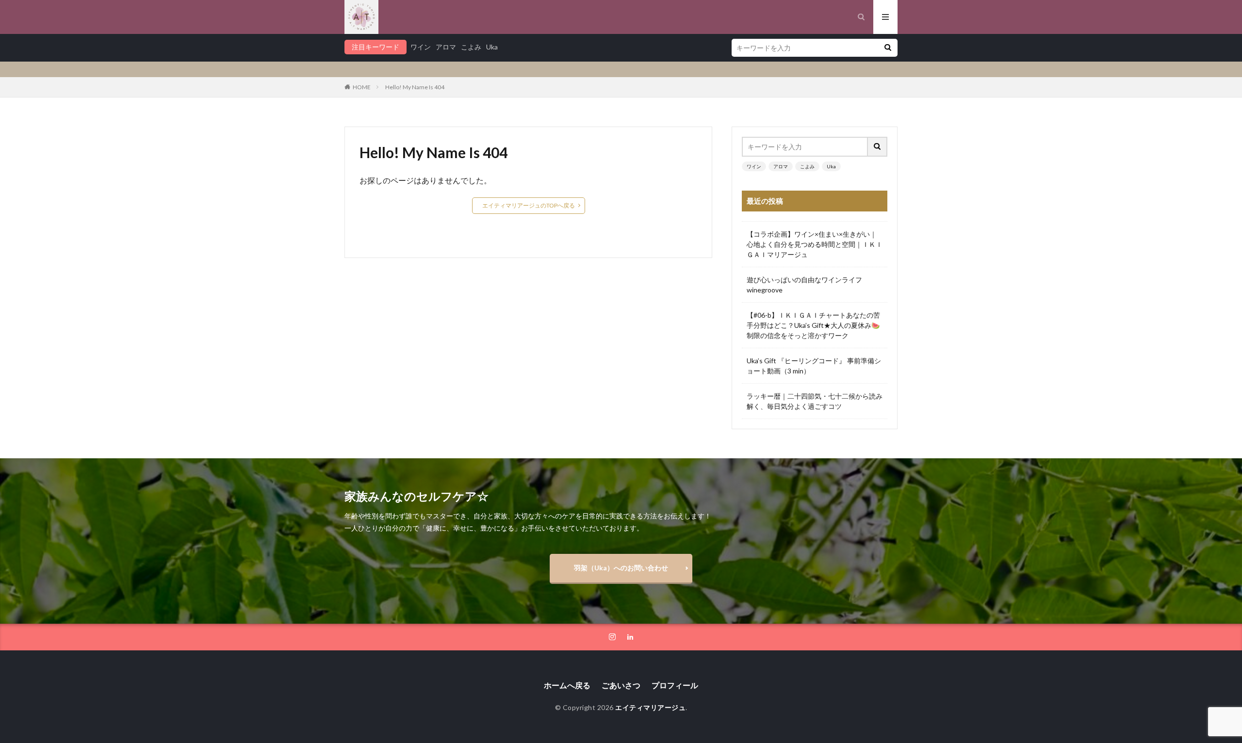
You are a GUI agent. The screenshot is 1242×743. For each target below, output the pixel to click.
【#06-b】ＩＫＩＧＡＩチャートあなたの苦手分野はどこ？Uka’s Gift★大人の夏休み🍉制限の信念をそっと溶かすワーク (813, 325)
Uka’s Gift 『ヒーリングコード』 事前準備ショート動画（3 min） (814, 365)
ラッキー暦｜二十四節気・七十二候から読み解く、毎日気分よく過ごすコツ (814, 401)
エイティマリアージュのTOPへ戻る (528, 205)
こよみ (471, 47)
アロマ (446, 47)
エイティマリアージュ (650, 707)
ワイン (420, 47)
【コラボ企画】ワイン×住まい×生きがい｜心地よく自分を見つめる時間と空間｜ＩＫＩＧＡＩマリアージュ (814, 244)
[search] (888, 48)
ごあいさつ (621, 685)
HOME (362, 87)
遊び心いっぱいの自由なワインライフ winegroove (808, 284)
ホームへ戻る (567, 685)
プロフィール (675, 685)
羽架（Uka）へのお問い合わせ (621, 568)
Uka (492, 47)
